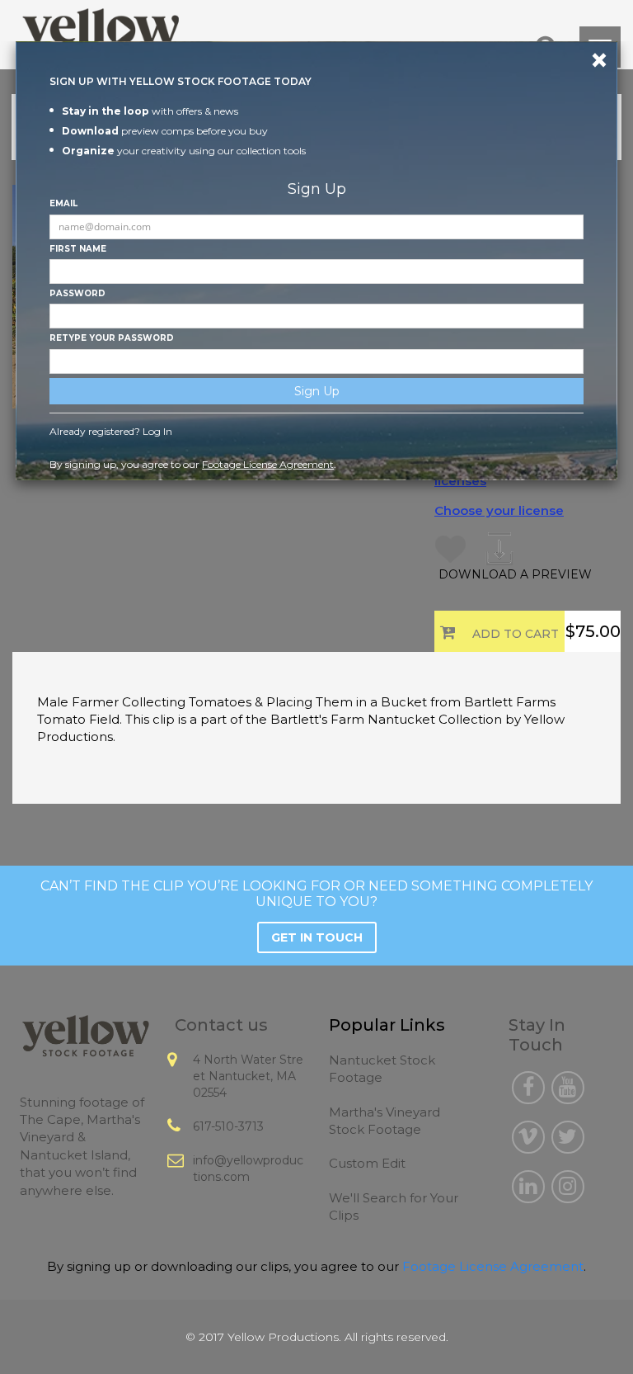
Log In (157, 431)
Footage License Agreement (268, 464)
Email (63, 203)
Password (77, 293)
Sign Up (317, 391)
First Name (77, 248)
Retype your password (111, 338)
